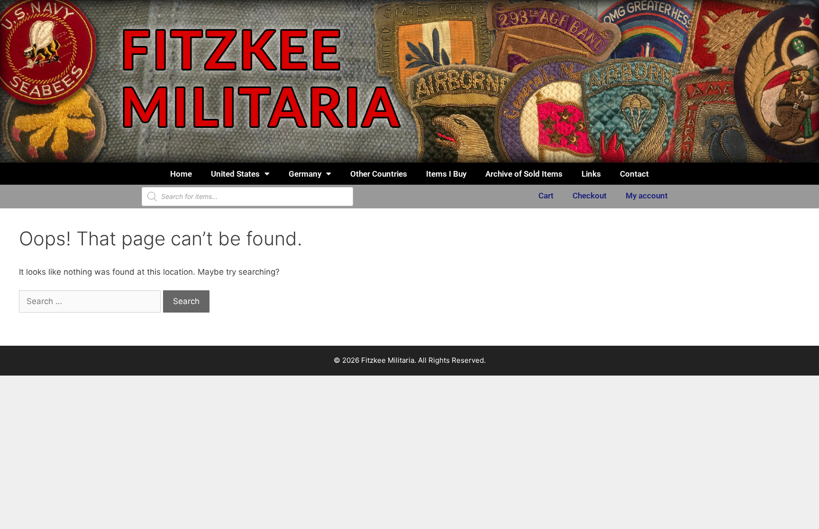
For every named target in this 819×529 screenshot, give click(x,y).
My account (647, 195)
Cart (546, 195)
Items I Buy (446, 174)
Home (181, 174)
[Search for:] (91, 301)
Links (591, 174)
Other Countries (378, 174)
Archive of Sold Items (524, 174)
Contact (634, 174)
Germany (305, 174)
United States (235, 174)
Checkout (590, 195)
